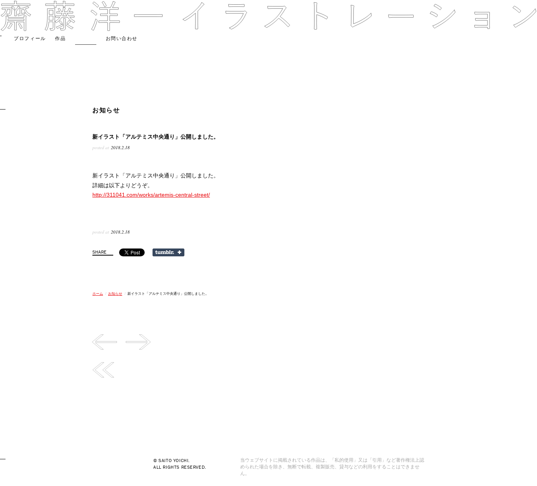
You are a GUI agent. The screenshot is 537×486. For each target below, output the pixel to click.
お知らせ (85, 38)
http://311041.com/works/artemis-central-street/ (151, 195)
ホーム (97, 294)
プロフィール (30, 38)
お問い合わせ (122, 38)
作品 (60, 38)
